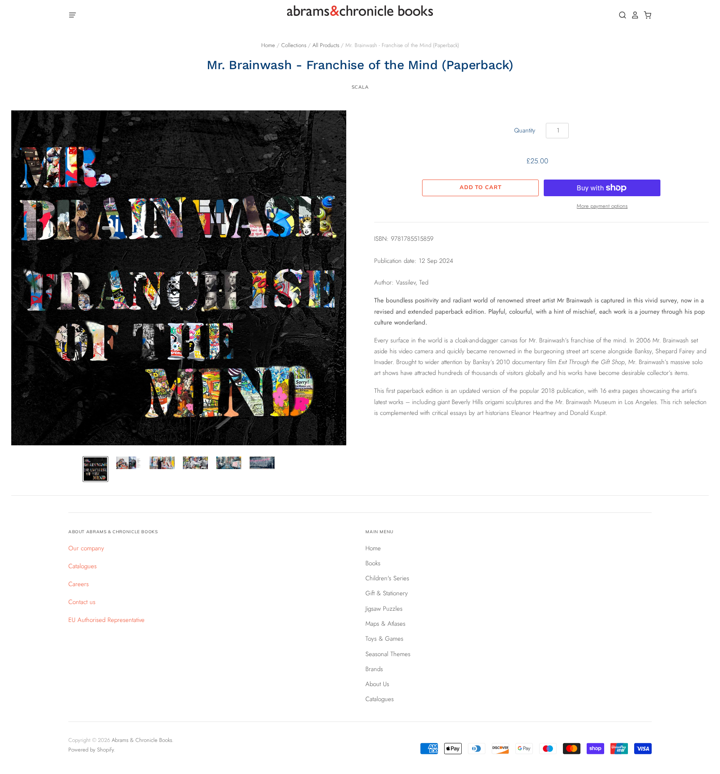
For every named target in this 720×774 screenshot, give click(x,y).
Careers (78, 584)
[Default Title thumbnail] (95, 469)
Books (372, 563)
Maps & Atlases (385, 623)
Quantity (524, 130)
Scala (360, 87)
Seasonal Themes (387, 654)
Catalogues (82, 566)
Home (268, 45)
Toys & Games (384, 638)
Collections (293, 45)
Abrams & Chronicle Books (142, 740)
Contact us (81, 602)
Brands (374, 669)
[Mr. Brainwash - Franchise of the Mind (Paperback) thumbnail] (128, 463)
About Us (377, 684)
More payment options (602, 206)
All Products (325, 45)
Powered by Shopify (91, 750)
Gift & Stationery (386, 593)
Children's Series (387, 578)
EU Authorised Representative (106, 619)
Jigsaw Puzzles (383, 608)
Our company (86, 548)
